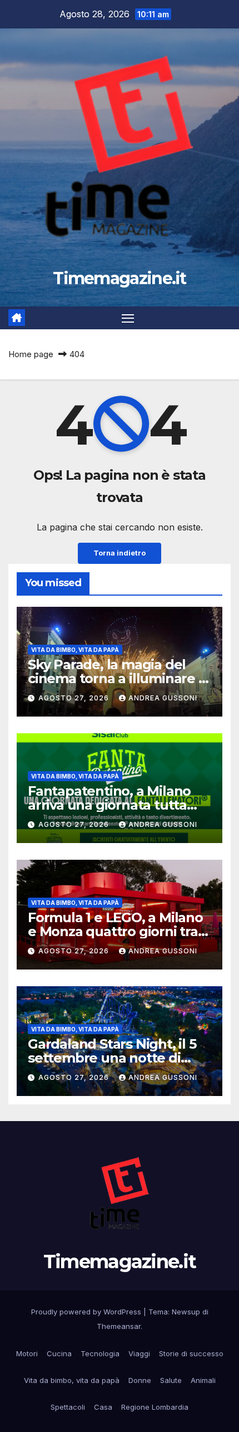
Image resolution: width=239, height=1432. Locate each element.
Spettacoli (68, 1406)
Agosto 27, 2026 (74, 698)
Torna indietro (119, 553)
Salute (171, 1380)
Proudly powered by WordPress (87, 1311)
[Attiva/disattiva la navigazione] (128, 318)
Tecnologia (100, 1353)
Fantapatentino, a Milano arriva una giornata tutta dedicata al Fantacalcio (109, 805)
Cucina (59, 1353)
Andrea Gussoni (162, 698)
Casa (103, 1406)
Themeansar (119, 1326)
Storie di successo (191, 1353)
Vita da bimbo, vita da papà (75, 649)
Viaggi (139, 1353)
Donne (139, 1380)
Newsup (186, 1311)
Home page (30, 354)
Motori (27, 1353)
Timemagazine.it (119, 278)
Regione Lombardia (154, 1406)
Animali (203, 1380)
